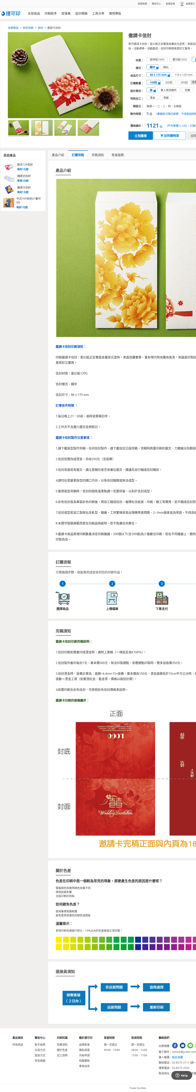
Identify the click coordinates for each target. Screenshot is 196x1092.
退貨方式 (40, 1055)
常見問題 (40, 1060)
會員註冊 (170, 3)
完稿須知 (62, 1044)
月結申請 (84, 1055)
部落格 (66, 13)
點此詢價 (177, 1057)
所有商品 (17, 1044)
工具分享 (98, 13)
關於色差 (62, 1050)
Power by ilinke (138, 1088)
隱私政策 (84, 1050)
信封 (40, 27)
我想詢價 (142, 3)
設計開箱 (81, 13)
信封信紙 (28, 27)
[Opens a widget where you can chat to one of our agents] (181, 1076)
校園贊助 (84, 1060)
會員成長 (84, 1066)
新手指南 (40, 1044)
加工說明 (62, 1055)
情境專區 (115, 13)
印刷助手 (51, 13)
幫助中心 (156, 3)
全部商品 (34, 13)
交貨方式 (40, 1050)
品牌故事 (84, 1044)
